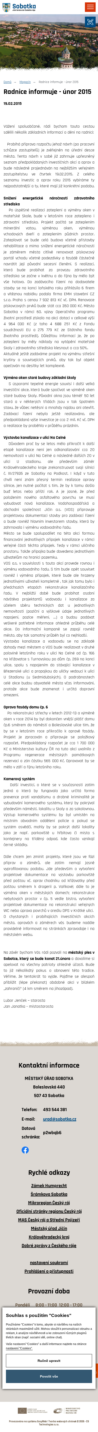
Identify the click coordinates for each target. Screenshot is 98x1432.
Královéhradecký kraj (49, 1237)
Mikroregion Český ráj (49, 1203)
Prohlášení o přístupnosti (49, 1271)
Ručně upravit (49, 1361)
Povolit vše (49, 1376)
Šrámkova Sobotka (49, 1194)
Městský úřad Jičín (49, 1228)
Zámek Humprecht (49, 1186)
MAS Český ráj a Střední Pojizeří (49, 1220)
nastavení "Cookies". (19, 1348)
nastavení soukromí (49, 1263)
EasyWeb (42, 1421)
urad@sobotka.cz (59, 1119)
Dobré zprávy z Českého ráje (49, 1246)
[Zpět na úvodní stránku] (19, 7)
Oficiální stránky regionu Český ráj (49, 1211)
